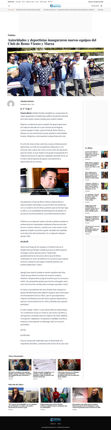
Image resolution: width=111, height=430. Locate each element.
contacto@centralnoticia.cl (48, 427)
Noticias (11, 35)
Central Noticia (27, 101)
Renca (23, 1)
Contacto (53, 423)
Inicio (59, 423)
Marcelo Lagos (43, 1)
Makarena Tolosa (30, 1)
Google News (95, 6)
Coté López (18, 1)
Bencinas (50, 1)
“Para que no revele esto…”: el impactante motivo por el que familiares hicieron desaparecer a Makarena (49, 9)
